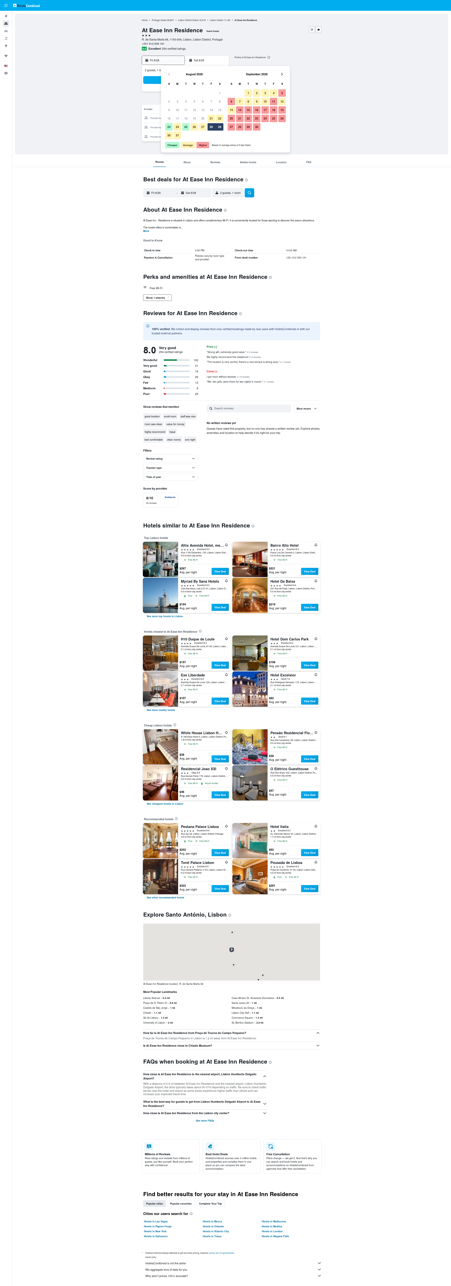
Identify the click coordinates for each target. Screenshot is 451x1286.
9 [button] (169, 110)
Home (145, 20)
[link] (165, 616)
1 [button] (220, 93)
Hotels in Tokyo (212, 1236)
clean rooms (174, 439)
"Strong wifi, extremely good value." (232, 352)
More (146, 231)
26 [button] (194, 127)
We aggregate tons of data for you (166, 1269)
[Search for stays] (6, 23)
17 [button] (177, 118)
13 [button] (202, 110)
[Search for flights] (6, 16)
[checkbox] (160, 500)
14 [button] (211, 110)
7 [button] (211, 101)
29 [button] (219, 127)
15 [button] (219, 110)
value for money (175, 424)
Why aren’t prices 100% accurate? (166, 1276)
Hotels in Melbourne (274, 1221)
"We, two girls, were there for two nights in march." (240, 381)
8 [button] (220, 101)
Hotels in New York (155, 1231)
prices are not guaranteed (221, 1252)
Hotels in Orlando (213, 1226)
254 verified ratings (174, 49)
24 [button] (177, 127)
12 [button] (194, 110)
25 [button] (185, 127)
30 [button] (169, 135)
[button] (6, 5)
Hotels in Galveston (156, 1236)
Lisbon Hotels (216, 20)
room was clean (153, 424)
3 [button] (177, 101)
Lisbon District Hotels (188, 20)
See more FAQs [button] (205, 1120)
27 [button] (202, 127)
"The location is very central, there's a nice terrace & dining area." (249, 362)
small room (170, 416)
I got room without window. (228, 376)
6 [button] (203, 101)
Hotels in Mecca (212, 1221)
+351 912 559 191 (153, 44)
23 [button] (169, 127)
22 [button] (219, 118)
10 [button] (177, 110)
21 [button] (211, 118)
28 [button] (211, 127)
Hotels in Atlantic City (216, 1231)
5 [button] (194, 101)
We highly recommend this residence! (234, 357)
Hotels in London (272, 1231)
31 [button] (177, 135)
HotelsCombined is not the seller (165, 1263)
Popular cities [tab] (154, 1203)
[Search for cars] (6, 31)
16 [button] (169, 118)
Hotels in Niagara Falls (275, 1236)
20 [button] (202, 118)
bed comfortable (154, 439)
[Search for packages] (6, 38)
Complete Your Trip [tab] (210, 1203)
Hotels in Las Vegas (156, 1221)
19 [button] (194, 118)
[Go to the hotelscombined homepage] (26, 5)
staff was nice (188, 416)
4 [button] (186, 101)
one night (190, 439)
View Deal (220, 571)
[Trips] (6, 55)
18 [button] (185, 118)
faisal (172, 432)
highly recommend (155, 432)
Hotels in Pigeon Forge (158, 1226)
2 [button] (169, 101)
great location (152, 416)
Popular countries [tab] (181, 1203)
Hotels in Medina (272, 1226)
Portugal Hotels (159, 20)
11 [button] (185, 110)
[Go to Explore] (6, 45)
